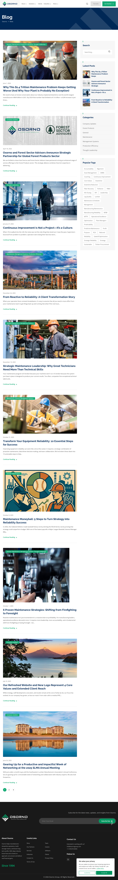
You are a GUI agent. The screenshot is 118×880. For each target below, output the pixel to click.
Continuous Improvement (102, 177)
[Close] (113, 860)
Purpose (87, 232)
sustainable (88, 244)
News (55, 4)
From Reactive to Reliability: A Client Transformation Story (39, 296)
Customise (87, 873)
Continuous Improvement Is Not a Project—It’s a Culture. (38, 227)
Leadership (104, 193)
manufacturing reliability (92, 213)
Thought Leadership (39, 44)
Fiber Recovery (89, 189)
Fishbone (100, 189)
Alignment (100, 169)
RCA (94, 232)
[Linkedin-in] (68, 859)
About (23, 4)
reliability (87, 236)
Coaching (87, 177)
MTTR (86, 217)
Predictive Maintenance (91, 228)
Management (88, 205)
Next (13, 790)
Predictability (88, 224)
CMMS (102, 173)
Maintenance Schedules (92, 201)
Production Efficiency (26, 44)
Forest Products (88, 128)
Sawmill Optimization (101, 236)
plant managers (101, 220)
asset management (90, 173)
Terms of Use (31, 862)
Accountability (88, 169)
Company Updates (12, 119)
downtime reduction (91, 185)
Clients (40, 4)
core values (88, 181)
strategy (102, 240)
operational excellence (98, 217)
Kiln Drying (87, 193)
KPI (96, 193)
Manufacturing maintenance (93, 209)
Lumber (97, 197)
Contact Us (30, 858)
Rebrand (102, 232)
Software (47, 850)
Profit (105, 228)
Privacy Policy (49, 858)
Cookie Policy (100, 868)
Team (46, 843)
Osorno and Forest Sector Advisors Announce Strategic (100, 83)
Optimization (88, 220)
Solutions (31, 4)
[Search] (109, 52)
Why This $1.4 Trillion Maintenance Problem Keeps (99, 74)
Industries (46, 4)
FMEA (108, 189)
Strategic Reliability (90, 240)
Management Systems (21, 254)
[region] (96, 867)
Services (29, 850)
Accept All (104, 873)
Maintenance (16, 44)
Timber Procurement (102, 244)
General (9, 44)
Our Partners (30, 847)
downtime (98, 181)
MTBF (105, 213)
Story (28, 843)
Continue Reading (9, 105)
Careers (47, 847)
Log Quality (87, 197)
